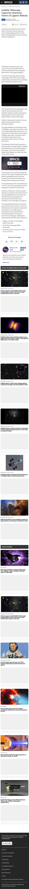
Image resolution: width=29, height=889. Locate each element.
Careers (4, 876)
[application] (14, 95)
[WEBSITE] (21, 250)
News (3, 19)
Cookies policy (5, 862)
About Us (4, 849)
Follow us (16, 24)
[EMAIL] (23, 250)
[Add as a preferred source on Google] (7, 843)
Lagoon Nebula (6, 68)
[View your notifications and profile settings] (23, 2)
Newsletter (24, 24)
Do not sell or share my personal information (12, 879)
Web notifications (6, 872)
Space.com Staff (11, 19)
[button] (26, 2)
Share (5, 24)
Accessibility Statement (7, 866)
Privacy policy (5, 859)
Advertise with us (6, 869)
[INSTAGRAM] (25, 248)
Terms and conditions (7, 856)
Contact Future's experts (8, 852)
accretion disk (5, 185)
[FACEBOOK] (21, 248)
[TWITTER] (23, 248)
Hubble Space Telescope (14, 6)
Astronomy (3, 6)
